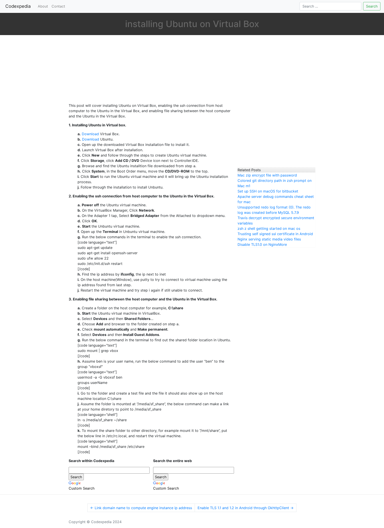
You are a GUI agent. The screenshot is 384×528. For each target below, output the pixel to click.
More (282, 244)
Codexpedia (18, 6)
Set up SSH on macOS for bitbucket (268, 191)
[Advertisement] (150, 69)
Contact (58, 6)
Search (372, 6)
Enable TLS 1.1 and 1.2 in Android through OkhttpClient (246, 508)
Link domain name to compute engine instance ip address (141, 508)
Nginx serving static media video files (269, 239)
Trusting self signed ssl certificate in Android (275, 234)
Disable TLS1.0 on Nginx (258, 244)
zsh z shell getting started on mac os (269, 228)
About (43, 6)
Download (90, 134)
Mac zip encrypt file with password (267, 175)
